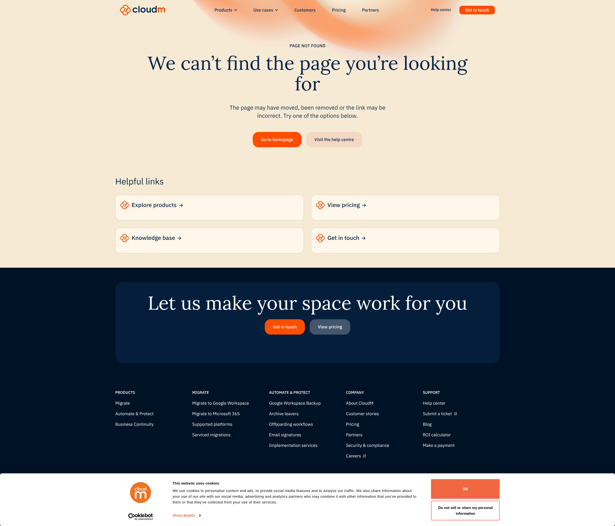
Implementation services (293, 445)
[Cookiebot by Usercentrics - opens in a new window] (141, 516)
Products (223, 10)
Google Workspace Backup (295, 403)
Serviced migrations (211, 434)
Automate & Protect (134, 413)
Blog (427, 424)
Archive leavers (284, 413)
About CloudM (359, 403)
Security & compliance (367, 445)
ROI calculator (437, 434)
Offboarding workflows (291, 424)
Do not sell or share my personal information (465, 510)
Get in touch (477, 10)
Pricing (339, 10)
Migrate (122, 403)
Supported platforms (212, 424)
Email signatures (285, 434)
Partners (370, 10)
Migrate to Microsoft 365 (216, 413)
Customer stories (362, 413)
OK (465, 489)
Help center (434, 403)
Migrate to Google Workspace (220, 403)
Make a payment (439, 445)
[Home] (142, 10)
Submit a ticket (437, 413)
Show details (183, 516)
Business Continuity (134, 424)
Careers (353, 456)
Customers (305, 10)
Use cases (263, 10)
